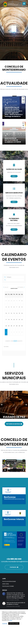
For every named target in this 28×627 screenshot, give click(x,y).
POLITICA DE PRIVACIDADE (9, 581)
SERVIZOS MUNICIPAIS (14, 193)
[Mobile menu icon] (24, 3)
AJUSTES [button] (4, 623)
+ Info (6, 118)
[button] (2, 405)
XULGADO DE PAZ (14, 417)
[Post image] (14, 405)
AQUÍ (10, 620)
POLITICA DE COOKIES (8, 586)
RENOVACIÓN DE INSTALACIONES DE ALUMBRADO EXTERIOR (13, 140)
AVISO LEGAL (5, 584)
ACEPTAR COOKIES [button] (13, 623)
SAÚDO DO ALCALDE (14, 169)
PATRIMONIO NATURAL (14, 219)
